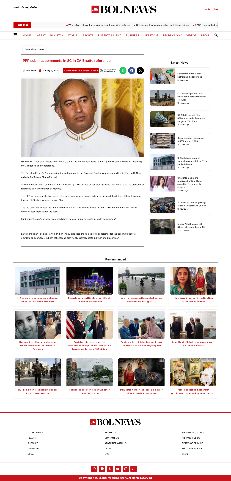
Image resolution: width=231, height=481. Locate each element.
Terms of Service (192, 443)
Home (27, 35)
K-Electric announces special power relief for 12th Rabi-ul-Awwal (192, 161)
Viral (31, 454)
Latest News (38, 49)
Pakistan (57, 35)
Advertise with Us (115, 443)
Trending (33, 448)
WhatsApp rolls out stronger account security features (89, 25)
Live (106, 454)
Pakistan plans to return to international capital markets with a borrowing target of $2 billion (89, 346)
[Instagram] (126, 469)
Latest (41, 35)
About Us (110, 432)
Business (132, 35)
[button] (122, 70)
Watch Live (211, 9)
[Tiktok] (133, 469)
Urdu (205, 35)
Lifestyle (151, 35)
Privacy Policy (191, 437)
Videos (191, 35)
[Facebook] (102, 469)
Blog (185, 454)
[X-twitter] (110, 469)
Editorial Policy (192, 448)
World (73, 35)
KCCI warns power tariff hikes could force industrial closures (191, 96)
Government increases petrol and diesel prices (152, 25)
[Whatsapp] (94, 469)
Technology (172, 35)
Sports (88, 35)
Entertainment (109, 35)
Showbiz (33, 443)
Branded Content (193, 432)
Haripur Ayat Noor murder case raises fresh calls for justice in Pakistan (37, 346)
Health (32, 437)
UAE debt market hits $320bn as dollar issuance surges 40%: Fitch (191, 118)
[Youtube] (118, 469)
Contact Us (111, 437)
